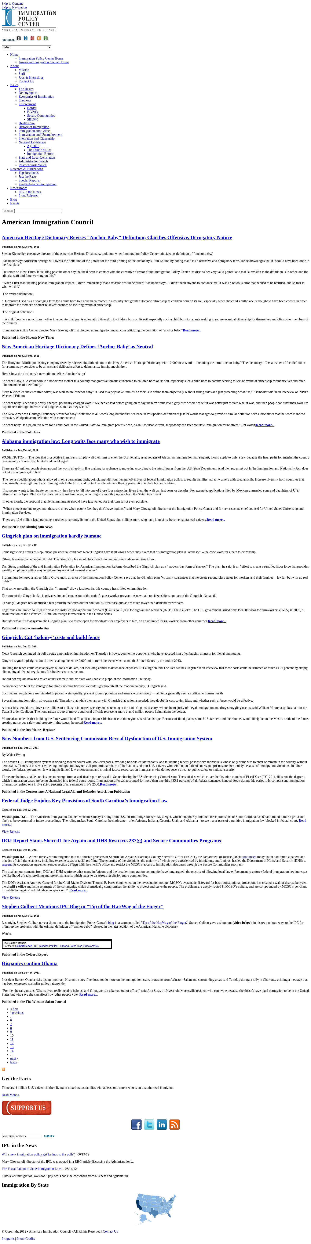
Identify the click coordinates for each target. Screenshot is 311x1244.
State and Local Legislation (37, 157)
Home (14, 54)
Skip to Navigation (14, 7)
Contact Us (26, 81)
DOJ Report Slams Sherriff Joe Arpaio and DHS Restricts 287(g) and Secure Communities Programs (111, 840)
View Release (11, 831)
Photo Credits (26, 1238)
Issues (14, 85)
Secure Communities (41, 115)
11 (11, 1039)
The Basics (26, 89)
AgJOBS (33, 146)
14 (12, 1051)
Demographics (28, 92)
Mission (24, 70)
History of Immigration (34, 127)
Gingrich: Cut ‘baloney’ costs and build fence (51, 637)
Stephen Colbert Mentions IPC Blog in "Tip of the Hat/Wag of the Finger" (83, 906)
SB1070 (32, 119)
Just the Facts (27, 176)
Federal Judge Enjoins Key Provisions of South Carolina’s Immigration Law (85, 800)
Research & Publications (26, 169)
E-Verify (33, 112)
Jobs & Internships (31, 77)
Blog (13, 199)
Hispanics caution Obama (30, 963)
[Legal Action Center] (32, 40)
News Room (18, 188)
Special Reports (29, 180)
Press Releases (28, 195)
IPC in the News (30, 192)
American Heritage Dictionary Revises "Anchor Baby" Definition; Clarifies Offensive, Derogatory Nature (117, 237)
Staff (22, 73)
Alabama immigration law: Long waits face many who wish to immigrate (81, 441)
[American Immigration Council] (19, 40)
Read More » (10, 1095)
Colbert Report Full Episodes (31, 946)
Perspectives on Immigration (37, 184)
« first (14, 1009)
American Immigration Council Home (44, 62)
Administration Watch (33, 161)
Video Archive (91, 946)
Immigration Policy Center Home (41, 58)
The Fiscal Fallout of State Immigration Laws (32, 1169)
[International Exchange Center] (46, 40)
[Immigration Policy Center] (26, 40)
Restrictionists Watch (33, 165)
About (14, 66)
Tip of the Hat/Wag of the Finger (164, 922)
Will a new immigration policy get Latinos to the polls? (38, 1154)
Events (14, 203)
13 (12, 1047)
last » (13, 1062)
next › (14, 1058)
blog (111, 922)
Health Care (27, 123)
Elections (25, 100)
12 (12, 1043)
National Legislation (32, 142)
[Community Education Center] (39, 40)
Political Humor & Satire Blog (65, 946)
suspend (7, 864)
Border (31, 108)
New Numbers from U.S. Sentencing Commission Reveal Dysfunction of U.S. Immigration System (107, 738)
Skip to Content (12, 3)
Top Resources (29, 173)
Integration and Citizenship (37, 138)
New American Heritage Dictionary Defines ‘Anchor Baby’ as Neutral (77, 346)
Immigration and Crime (34, 131)
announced (249, 857)
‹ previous (16, 1012)
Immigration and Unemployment (40, 134)
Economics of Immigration (36, 96)
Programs (8, 1238)
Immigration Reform (40, 153)
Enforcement (27, 104)
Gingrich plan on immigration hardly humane (52, 536)
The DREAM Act (39, 150)
